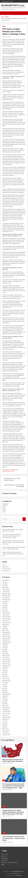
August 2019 (5, 719)
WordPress (19, 875)
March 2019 (5, 729)
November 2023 (6, 638)
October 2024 (5, 620)
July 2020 (4, 698)
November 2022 (6, 661)
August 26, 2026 (6, 763)
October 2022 (5, 663)
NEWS (3, 26)
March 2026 (5, 588)
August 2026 (5, 580)
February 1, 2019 (6, 36)
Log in (3, 565)
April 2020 (4, 704)
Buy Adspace (4, 858)
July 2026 (4, 582)
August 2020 (5, 696)
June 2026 (5, 584)
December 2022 (6, 659)
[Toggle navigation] (3, 13)
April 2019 (4, 727)
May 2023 (4, 649)
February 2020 (6, 707)
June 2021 (5, 686)
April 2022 (4, 675)
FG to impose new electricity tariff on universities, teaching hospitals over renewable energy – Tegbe (11, 536)
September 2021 (6, 680)
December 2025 (6, 593)
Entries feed (5, 566)
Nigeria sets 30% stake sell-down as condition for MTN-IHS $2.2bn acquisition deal (12, 553)
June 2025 (5, 605)
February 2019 (6, 731)
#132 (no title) (4, 854)
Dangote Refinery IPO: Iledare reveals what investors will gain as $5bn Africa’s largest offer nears (13, 542)
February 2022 (6, 678)
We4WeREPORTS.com (12, 5)
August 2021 (5, 682)
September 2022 (6, 665)
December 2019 (6, 711)
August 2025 (5, 601)
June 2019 (5, 723)
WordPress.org (6, 570)
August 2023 (5, 644)
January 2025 (5, 615)
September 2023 (6, 642)
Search (24, 519)
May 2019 (4, 725)
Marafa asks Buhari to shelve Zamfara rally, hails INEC (14, 485)
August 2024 (5, 624)
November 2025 (6, 595)
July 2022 (4, 669)
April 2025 (4, 609)
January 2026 (5, 591)
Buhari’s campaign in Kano (11, 469)
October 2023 (5, 640)
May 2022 (4, 673)
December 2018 (6, 734)
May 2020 (4, 702)
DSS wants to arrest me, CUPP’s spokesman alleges (12, 479)
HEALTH (4, 506)
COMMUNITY (5, 504)
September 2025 (6, 599)
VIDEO (4, 512)
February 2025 (6, 613)
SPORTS (4, 510)
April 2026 (4, 586)
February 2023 (6, 655)
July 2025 (4, 603)
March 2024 (5, 630)
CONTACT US (4, 860)
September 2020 (6, 694)
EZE (12, 763)
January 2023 (5, 657)
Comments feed (6, 568)
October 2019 (5, 715)
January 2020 (5, 709)
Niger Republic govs (7, 471)
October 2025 (5, 597)
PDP (13, 471)
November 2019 (6, 713)
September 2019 (6, 717)
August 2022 (5, 667)
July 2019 (4, 721)
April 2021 (4, 690)
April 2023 (4, 651)
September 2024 (6, 622)
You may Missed (8, 740)
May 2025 (4, 607)
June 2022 (5, 671)
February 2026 (6, 589)
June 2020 (5, 700)
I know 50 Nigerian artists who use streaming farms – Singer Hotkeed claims (13, 838)
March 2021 (5, 692)
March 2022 (5, 676)
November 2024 (6, 618)
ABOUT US (4, 856)
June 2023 (5, 647)
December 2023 (6, 636)
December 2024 (6, 617)
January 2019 (5, 732)
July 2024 (4, 626)
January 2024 (5, 634)
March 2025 (5, 611)
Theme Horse (16, 873)
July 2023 (4, 646)
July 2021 (4, 684)
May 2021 (4, 688)
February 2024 (6, 632)
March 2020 (5, 705)
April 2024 (4, 628)
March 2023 (5, 653)
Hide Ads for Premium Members (9, 862)
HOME (2, 864)
